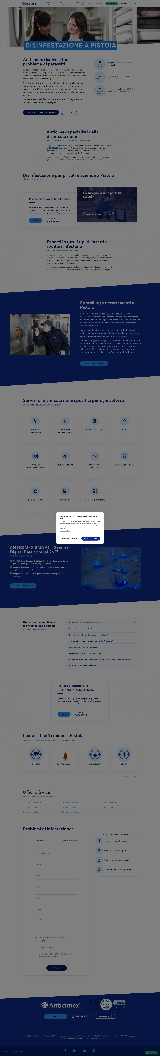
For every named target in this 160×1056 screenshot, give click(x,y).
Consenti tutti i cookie (90, 538)
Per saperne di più (65, 530)
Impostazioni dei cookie (70, 538)
